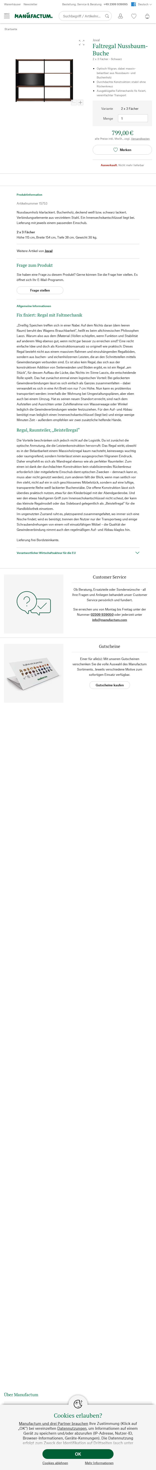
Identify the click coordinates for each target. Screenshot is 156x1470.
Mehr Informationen (99, 1463)
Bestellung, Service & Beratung (95, 4)
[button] (82, 43)
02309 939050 (102, 614)
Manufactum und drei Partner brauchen (53, 1423)
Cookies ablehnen (55, 1463)
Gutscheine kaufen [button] (110, 685)
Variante (107, 108)
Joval (48, 251)
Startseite (10, 29)
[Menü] (7, 16)
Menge (108, 118)
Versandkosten (140, 138)
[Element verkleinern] (74, 102)
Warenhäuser (12, 4)
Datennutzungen (72, 1428)
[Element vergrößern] (80, 102)
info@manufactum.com (109, 620)
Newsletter (30, 4)
